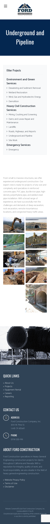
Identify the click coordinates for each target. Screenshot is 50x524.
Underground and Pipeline (20, 136)
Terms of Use (11, 483)
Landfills (12, 127)
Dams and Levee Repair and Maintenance (20, 120)
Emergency (14, 149)
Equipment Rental (13, 390)
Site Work (13, 140)
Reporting (9, 397)
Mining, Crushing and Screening (23, 114)
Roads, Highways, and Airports (22, 131)
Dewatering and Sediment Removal (25, 88)
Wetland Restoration (18, 92)
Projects (8, 386)
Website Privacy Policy (15, 480)
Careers (8, 393)
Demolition (14, 101)
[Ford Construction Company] (25, 9)
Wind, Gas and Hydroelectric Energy (25, 97)
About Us (9, 383)
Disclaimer (9, 487)
